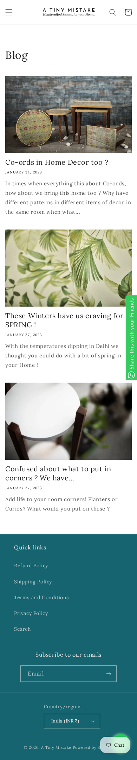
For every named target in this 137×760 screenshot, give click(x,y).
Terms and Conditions (41, 597)
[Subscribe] (108, 673)
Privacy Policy (31, 613)
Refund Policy (31, 565)
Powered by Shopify (93, 747)
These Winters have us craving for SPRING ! (64, 320)
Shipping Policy (33, 581)
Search (22, 629)
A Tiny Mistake (56, 747)
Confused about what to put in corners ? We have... (58, 473)
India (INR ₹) (65, 721)
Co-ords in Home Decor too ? (56, 162)
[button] (9, 12)
